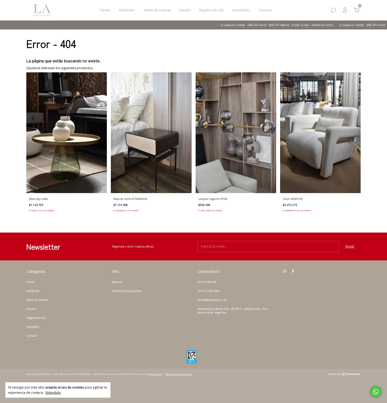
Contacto (265, 10)
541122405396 (206, 282)
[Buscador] (333, 11)
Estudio (185, 10)
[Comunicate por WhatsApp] (376, 392)
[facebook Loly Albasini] (293, 271)
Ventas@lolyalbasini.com (212, 300)
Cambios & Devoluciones (126, 291)
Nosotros (117, 282)
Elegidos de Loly (211, 10)
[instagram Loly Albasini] (284, 271)
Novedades (241, 10)
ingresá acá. (154, 373)
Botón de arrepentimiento (178, 373)
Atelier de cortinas (157, 10)
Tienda (105, 10)
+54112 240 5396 (208, 291)
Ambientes (127, 10)
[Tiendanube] (344, 374)
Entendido (53, 392)
